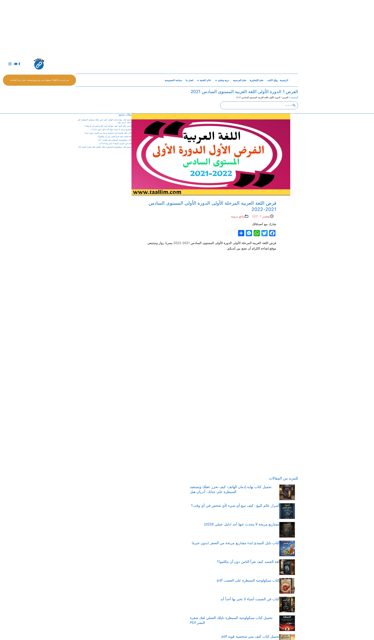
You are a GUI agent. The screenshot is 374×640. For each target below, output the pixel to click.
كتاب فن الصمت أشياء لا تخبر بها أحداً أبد (115, 143)
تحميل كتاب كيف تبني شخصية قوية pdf (250, 636)
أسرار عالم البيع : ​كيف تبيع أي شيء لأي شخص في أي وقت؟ (108, 126)
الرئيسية (294, 97)
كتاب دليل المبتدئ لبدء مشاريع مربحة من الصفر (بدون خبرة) (108, 133)
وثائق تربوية (238, 216)
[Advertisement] (257, 27)
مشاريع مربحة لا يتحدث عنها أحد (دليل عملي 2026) (111, 129)
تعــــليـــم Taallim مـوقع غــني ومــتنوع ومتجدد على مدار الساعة (39, 80)
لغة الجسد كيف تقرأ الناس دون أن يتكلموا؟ (114, 136)
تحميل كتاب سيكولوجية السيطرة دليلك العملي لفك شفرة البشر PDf (104, 147)
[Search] (294, 105)
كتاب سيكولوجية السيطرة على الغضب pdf (114, 140)
